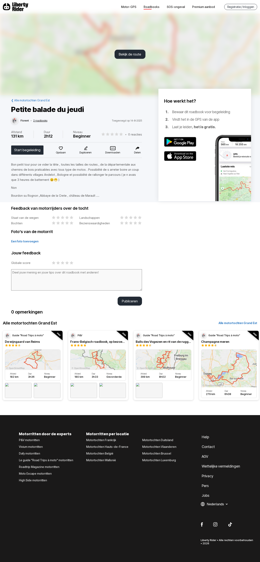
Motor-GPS (128, 7)
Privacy (207, 476)
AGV (205, 457)
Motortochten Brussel (156, 453)
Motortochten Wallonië (101, 460)
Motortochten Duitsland (157, 440)
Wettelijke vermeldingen (221, 466)
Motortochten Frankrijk (101, 440)
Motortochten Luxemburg (159, 460)
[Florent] (14, 120)
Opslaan (61, 152)
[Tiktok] (230, 524)
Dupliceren (85, 152)
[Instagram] (215, 524)
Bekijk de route (130, 54)
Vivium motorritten (31, 446)
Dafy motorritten (29, 453)
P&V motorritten (29, 440)
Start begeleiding (27, 150)
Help (205, 437)
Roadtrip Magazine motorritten (39, 466)
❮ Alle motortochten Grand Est (30, 100)
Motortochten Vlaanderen (159, 446)
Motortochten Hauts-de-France (107, 446)
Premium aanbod (203, 7)
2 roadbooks (40, 120)
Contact (208, 447)
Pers (205, 486)
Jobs (205, 496)
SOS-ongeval (176, 7)
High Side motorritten (33, 480)
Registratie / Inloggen (240, 7)
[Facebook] (202, 524)
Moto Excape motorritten (35, 473)
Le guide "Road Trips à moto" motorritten (46, 460)
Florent (25, 120)
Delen (137, 152)
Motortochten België (99, 453)
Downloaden (112, 152)
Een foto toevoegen (24, 241)
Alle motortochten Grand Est (238, 323)
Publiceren (130, 301)
